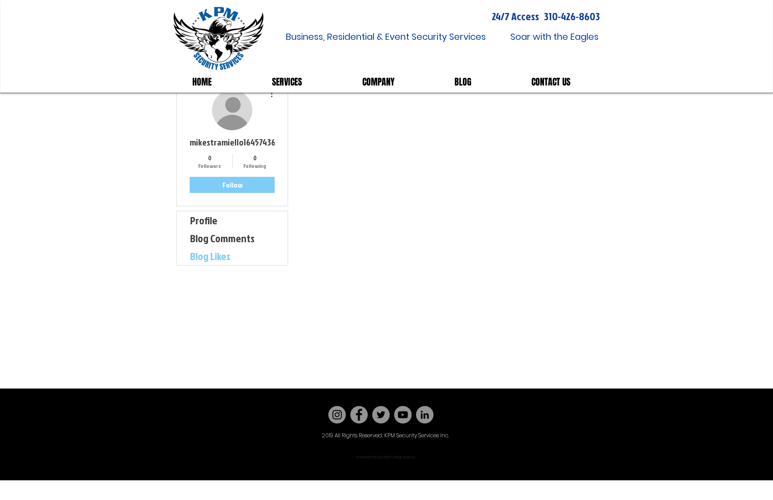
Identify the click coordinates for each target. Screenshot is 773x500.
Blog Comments (222, 238)
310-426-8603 (572, 16)
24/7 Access (515, 16)
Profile (203, 220)
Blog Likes (210, 256)
